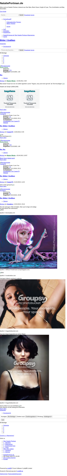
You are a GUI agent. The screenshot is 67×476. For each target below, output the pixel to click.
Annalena (3, 190)
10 (10, 193)
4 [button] (3, 61)
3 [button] (3, 60)
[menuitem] (14, 22)
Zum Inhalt (3, 11)
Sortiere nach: (21, 416)
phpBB (9, 468)
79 (10, 117)
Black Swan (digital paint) (7, 158)
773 (10, 70)
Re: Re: (2, 149)
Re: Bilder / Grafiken (7, 126)
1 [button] (3, 57)
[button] (6, 55)
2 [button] (3, 58)
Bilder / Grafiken (7, 40)
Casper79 (3, 114)
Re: (1, 75)
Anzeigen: (4, 416)
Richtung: (40, 416)
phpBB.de (20, 471)
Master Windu (4, 67)
